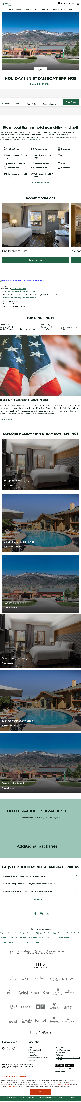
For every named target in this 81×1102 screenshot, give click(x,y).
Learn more (5, 419)
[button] (78, 3)
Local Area (45, 10)
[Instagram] (14, 1048)
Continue (41, 1092)
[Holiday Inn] (8, 4)
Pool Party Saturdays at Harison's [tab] (46, 327)
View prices (71, 102)
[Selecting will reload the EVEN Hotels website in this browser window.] (26, 1006)
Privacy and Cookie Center (38, 1057)
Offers (10, 10)
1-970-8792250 (18, 289)
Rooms (18, 10)
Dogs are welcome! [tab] (29, 329)
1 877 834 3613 (27, 1066)
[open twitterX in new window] (46, 914)
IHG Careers (60, 1047)
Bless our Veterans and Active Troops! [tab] (7, 327)
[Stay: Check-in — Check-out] (11, 104)
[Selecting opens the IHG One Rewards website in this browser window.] (40, 1032)
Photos (71, 10)
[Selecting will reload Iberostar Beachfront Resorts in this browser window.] (69, 992)
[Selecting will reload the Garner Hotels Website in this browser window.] (68, 1006)
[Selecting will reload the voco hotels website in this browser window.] (34, 992)
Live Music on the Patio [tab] (69, 328)
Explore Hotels (61, 1052)
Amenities (27, 10)
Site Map (31, 1060)
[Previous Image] (36, 70)
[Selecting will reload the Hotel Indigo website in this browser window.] (11, 992)
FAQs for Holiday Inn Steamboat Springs (40, 867)
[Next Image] (44, 70)
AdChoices (59, 1055)
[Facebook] (3, 1048)
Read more (35, 140)
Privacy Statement (12, 1086)
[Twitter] (8, 1048)
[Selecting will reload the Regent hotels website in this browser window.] (26, 978)
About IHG (32, 1047)
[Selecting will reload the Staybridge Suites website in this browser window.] (40, 1020)
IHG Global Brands (34, 1050)
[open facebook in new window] (34, 914)
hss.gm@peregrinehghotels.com (20, 291)
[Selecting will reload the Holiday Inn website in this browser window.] (54, 1006)
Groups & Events (58, 10)
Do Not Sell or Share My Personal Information (68, 1058)
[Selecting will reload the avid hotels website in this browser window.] (13, 1020)
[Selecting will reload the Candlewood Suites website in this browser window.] (68, 1020)
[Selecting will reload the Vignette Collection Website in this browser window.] (54, 978)
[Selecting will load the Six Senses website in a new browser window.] (13, 978)
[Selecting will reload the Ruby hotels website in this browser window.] (46, 992)
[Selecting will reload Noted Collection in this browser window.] (23, 992)
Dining (36, 10)
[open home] (3, 952)
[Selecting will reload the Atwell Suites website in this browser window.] (26, 1020)
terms (5, 1084)
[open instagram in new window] (40, 914)
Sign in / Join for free (67, 3)
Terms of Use (33, 1055)
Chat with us (32, 1052)
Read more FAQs (40, 900)
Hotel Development (63, 1050)
